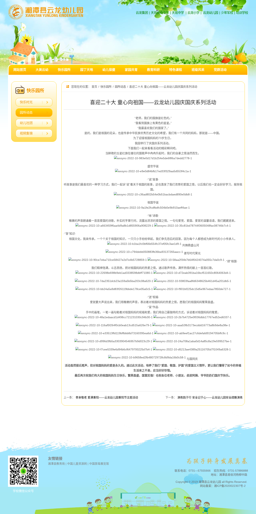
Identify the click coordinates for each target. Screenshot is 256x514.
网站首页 (19, 69)
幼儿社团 (26, 123)
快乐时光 (26, 102)
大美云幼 (42, 69)
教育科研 (153, 69)
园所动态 (26, 112)
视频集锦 (26, 133)
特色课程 (175, 69)
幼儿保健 (108, 69)
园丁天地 (86, 69)
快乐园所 (64, 69)
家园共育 (131, 69)
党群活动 (220, 69)
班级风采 (198, 69)
